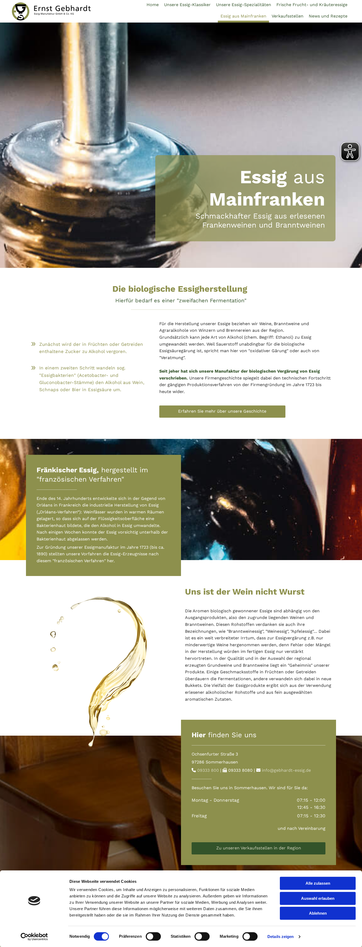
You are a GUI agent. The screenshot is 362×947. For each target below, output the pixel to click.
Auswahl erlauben (317, 898)
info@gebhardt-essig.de (286, 770)
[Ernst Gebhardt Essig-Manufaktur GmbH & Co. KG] (51, 11)
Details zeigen (280, 936)
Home (153, 4)
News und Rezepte (328, 16)
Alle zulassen (318, 883)
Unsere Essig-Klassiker (187, 4)
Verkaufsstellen (287, 16)
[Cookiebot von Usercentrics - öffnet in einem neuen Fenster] (34, 937)
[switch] (153, 936)
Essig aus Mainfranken (243, 16)
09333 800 (208, 770)
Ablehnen (318, 913)
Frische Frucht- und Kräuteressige (311, 4)
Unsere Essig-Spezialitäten (243, 4)
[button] (222, 411)
